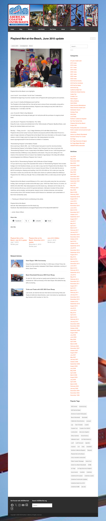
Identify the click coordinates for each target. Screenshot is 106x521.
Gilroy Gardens (74, 101)
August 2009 (74, 332)
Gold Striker (73, 103)
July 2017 (73, 221)
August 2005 (74, 377)
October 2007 (74, 350)
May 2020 (73, 190)
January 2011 (74, 295)
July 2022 (73, 167)
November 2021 (75, 179)
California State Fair (76, 90)
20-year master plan (76, 61)
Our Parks (53, 29)
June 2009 (73, 337)
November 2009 (75, 326)
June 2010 (73, 310)
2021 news (73, 74)
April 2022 (73, 174)
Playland (89, 450)
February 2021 (74, 187)
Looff (72, 443)
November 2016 (75, 237)
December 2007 (75, 348)
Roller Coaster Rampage (77, 461)
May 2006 (73, 370)
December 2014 (75, 250)
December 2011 (75, 281)
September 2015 (75, 246)
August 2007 (74, 352)
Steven (31, 46)
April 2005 (73, 382)
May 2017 (73, 223)
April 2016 (73, 241)
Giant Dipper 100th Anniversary (36, 260)
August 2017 (74, 219)
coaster (87, 424)
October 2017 (74, 214)
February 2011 (74, 292)
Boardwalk (84, 417)
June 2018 (73, 208)
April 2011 (73, 288)
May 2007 (73, 357)
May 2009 (73, 339)
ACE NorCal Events (75, 81)
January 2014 (74, 261)
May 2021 (73, 185)
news (83, 446)
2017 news (73, 67)
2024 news (73, 78)
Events (30, 29)
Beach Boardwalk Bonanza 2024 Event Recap (40, 275)
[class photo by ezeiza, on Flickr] (36, 87)
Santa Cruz (88, 461)
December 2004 (75, 390)
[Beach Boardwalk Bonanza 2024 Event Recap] (17, 278)
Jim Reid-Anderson (86, 439)
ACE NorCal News (75, 85)
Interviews (73, 114)
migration (87, 443)
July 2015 (73, 248)
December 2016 (75, 234)
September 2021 (75, 181)
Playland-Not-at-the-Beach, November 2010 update (37, 240)
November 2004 (75, 393)
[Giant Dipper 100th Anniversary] (17, 263)
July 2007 (73, 355)
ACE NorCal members (76, 83)
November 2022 (75, 165)
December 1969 (75, 395)
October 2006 (74, 361)
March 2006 (73, 375)
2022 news (73, 76)
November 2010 (75, 299)
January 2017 (74, 232)
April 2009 (73, 341)
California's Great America (77, 92)
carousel (88, 421)
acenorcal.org (74, 87)
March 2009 (73, 344)
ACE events (74, 406)
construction (74, 432)
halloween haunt (75, 439)
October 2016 (74, 239)
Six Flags (73, 139)
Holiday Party (74, 112)
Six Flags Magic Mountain (77, 143)
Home (12, 29)
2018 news (73, 69)
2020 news (73, 72)
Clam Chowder (79, 424)
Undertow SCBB (75, 486)
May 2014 (73, 257)
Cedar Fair (73, 94)
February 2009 (74, 346)
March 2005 (73, 384)
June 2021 (73, 183)
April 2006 (73, 373)
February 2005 (74, 386)
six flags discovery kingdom (85, 468)
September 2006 (75, 364)
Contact (73, 29)
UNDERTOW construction (77, 145)
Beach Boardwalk (75, 417)
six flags (73, 468)
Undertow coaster (89, 475)
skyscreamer (74, 472)
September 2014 (75, 252)
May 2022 (73, 172)
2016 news (73, 65)
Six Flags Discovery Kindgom (78, 141)
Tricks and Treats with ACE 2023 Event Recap (40, 289)
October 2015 (74, 243)
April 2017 (73, 225)
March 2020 (73, 192)
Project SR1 (73, 125)
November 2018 (75, 205)
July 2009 (73, 335)
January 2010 (74, 321)
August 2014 (74, 254)
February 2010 (74, 319)
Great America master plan (77, 107)
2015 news (73, 63)
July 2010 (73, 308)
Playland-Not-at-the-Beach (77, 123)
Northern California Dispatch (78, 118)
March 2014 (73, 259)
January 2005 (74, 388)
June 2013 (73, 266)
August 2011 (74, 286)
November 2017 (75, 212)
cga (72, 424)
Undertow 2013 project (77, 475)
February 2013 (74, 270)
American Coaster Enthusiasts (78, 414)
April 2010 (73, 315)
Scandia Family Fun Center (78, 136)
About (63, 29)
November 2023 (75, 161)
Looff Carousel (79, 443)
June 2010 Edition (53, 238)
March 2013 (73, 268)
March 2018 (73, 210)
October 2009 (74, 328)
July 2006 (73, 368)
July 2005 (73, 379)
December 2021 (75, 176)
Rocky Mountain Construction (78, 127)
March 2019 (73, 203)
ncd (79, 446)
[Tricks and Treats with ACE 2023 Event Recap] (17, 292)
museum (73, 446)
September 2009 (75, 330)
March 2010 (73, 317)
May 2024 (73, 159)
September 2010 (75, 303)
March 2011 (73, 290)
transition (82, 472)
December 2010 (75, 297)
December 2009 (75, 324)
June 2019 (73, 201)
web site (83, 486)
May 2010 (73, 312)
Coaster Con (74, 96)
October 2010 (74, 301)
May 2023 (73, 163)
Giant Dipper (74, 98)
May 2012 (73, 277)
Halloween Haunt (75, 110)
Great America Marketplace (78, 105)
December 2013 (75, 263)
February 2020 (74, 194)
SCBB (89, 465)
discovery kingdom (84, 432)
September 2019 (75, 196)
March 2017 (73, 228)
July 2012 (73, 275)
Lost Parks (41, 29)
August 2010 (74, 306)
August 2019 (74, 199)
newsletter (89, 446)
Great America (84, 435)
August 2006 (74, 366)
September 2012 (75, 272)
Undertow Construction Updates (79, 479)
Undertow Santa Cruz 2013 (78, 483)
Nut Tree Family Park (76, 121)
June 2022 (73, 170)
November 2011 (75, 283)
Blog (20, 29)
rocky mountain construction (78, 457)
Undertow (89, 472)
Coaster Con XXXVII (85, 428)
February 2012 (74, 279)
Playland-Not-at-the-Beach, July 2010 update (19, 239)
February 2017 (74, 230)
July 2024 (73, 156)
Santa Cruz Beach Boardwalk (78, 134)
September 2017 (75, 216)
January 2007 (74, 359)
